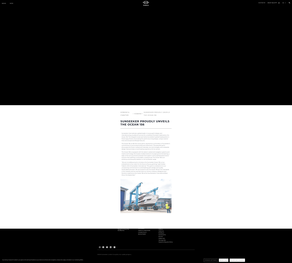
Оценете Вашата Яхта (165, 242)
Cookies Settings (211, 260)
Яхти (11, 3)
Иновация (161, 233)
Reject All (223, 260)
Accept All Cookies (237, 260)
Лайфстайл (161, 238)
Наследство (162, 240)
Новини (160, 229)
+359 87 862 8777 (272, 2)
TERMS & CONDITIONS (144, 230)
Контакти (261, 2)
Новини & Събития (124, 113)
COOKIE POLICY (142, 232)
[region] (146, 260)
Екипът (160, 236)
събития (161, 231)
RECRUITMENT (142, 234)
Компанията (162, 234)
